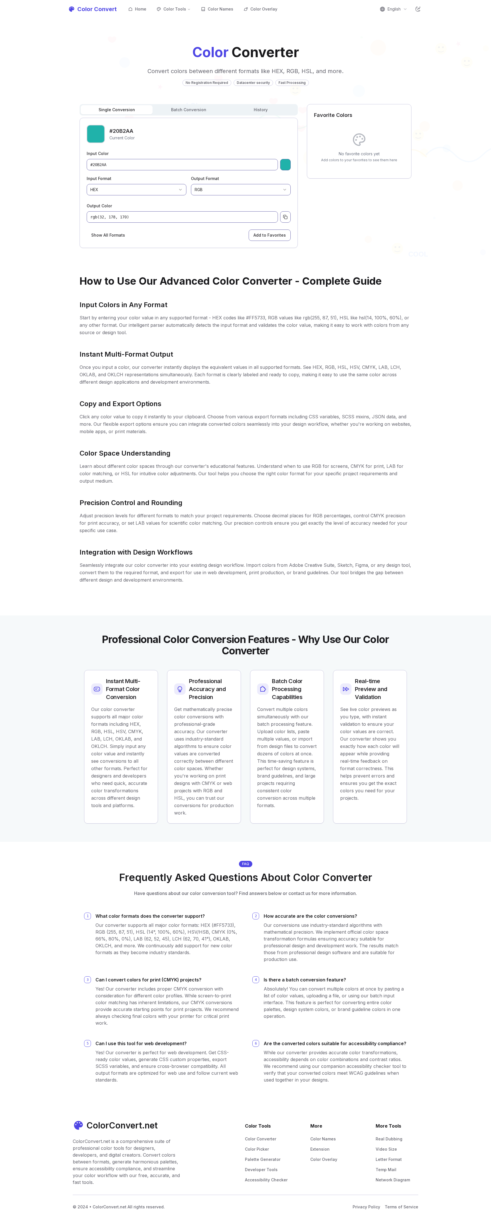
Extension (320, 1149)
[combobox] (393, 9)
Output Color (99, 205)
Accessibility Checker (266, 1179)
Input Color (98, 153)
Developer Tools (261, 1169)
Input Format (99, 178)
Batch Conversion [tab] (188, 109)
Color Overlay (263, 9)
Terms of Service (401, 1206)
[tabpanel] (189, 183)
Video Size (386, 1149)
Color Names (220, 9)
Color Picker (257, 1149)
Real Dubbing (389, 1138)
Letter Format (389, 1159)
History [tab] (261, 109)
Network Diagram (393, 1179)
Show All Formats (108, 235)
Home (140, 9)
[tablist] (189, 109)
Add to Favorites (269, 235)
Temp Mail (386, 1169)
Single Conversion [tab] (117, 109)
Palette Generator (262, 1159)
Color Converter (260, 1138)
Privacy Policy (366, 1206)
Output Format (205, 178)
